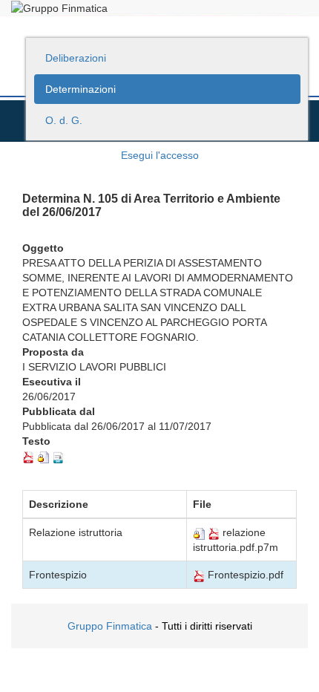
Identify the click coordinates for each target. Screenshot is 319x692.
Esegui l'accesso (160, 155)
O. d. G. (63, 120)
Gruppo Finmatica (110, 626)
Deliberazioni (75, 58)
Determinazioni (80, 89)
